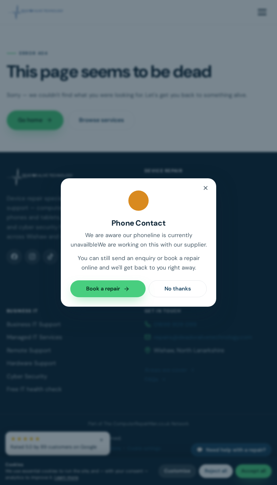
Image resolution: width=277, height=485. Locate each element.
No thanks (178, 288)
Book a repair (103, 288)
